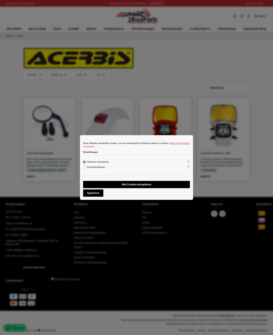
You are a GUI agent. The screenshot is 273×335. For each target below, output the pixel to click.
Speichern (93, 193)
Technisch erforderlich (98, 161)
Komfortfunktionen (96, 167)
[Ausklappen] (188, 161)
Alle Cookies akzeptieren (136, 184)
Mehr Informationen (180, 143)
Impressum (88, 146)
